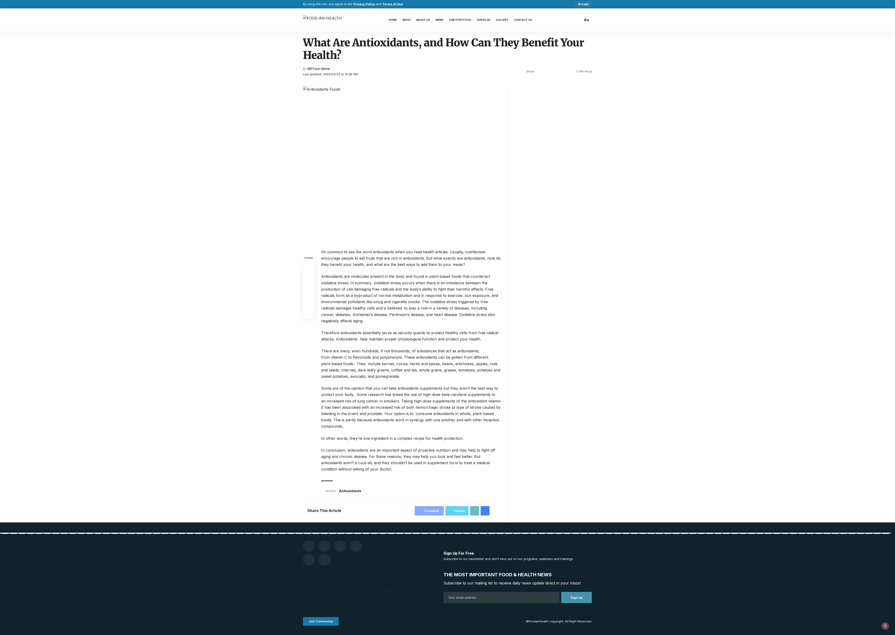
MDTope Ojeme (318, 68)
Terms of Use (392, 4)
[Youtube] (324, 546)
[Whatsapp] (309, 560)
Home (389, 552)
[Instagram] (340, 546)
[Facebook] (309, 546)
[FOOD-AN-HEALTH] (322, 20)
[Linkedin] (324, 560)
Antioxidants (350, 491)
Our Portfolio (394, 582)
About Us (391, 559)
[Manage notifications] (885, 626)
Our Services (394, 574)
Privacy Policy (364, 4)
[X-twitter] (355, 546)
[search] (578, 20)
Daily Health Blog (397, 597)
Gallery (390, 589)
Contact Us (393, 567)
